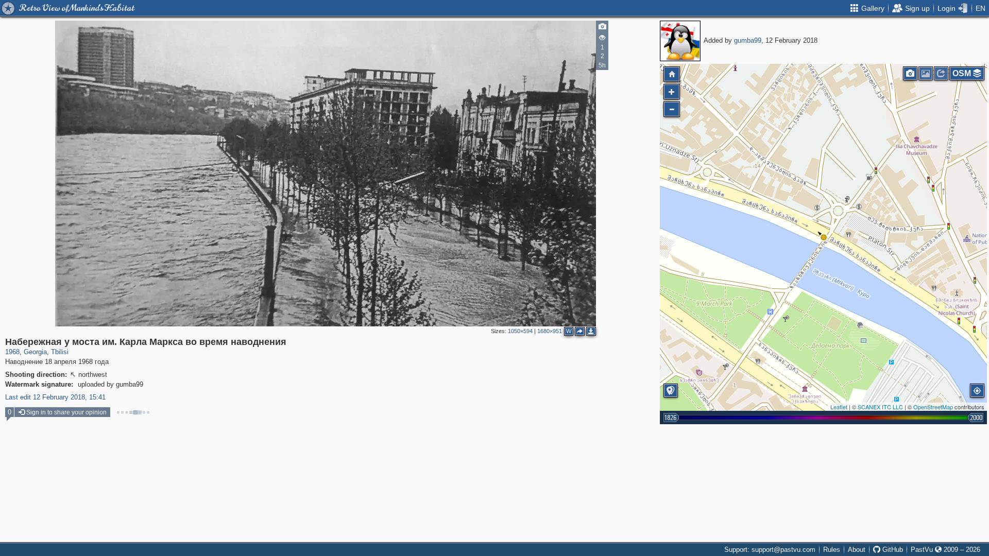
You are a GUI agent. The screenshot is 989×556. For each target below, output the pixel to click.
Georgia (35, 352)
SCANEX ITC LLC (880, 407)
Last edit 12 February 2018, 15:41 (55, 397)
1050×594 (520, 331)
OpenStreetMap (933, 407)
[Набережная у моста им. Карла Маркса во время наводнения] (824, 237)
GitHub (891, 549)
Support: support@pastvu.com (769, 549)
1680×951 (549, 331)
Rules (831, 549)
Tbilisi (60, 352)
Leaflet (838, 407)
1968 (12, 352)
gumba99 (747, 40)
